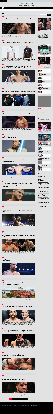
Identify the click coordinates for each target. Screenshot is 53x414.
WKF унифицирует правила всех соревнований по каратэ (46, 162)
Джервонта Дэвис (40, 187)
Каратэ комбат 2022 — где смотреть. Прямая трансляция (45, 152)
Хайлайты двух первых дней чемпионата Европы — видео (45, 159)
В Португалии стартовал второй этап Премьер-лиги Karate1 (46, 169)
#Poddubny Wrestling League (42, 175)
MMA (41, 176)
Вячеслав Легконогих (46, 183)
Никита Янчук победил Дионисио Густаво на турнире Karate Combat (43, 144)
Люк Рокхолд (45, 191)
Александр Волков (40, 179)
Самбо (44, 195)
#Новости (39, 176)
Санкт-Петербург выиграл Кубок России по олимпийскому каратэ (46, 166)
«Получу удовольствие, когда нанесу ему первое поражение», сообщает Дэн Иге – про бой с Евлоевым (45, 84)
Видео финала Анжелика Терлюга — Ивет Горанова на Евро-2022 (43, 110)
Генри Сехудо (46, 184)
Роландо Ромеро (40, 195)
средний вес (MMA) (40, 206)
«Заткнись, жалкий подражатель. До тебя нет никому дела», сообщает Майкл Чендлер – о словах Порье (43, 33)
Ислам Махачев (40, 190)
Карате (39, 108)
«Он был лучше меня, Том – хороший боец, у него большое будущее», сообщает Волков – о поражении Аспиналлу (43, 66)
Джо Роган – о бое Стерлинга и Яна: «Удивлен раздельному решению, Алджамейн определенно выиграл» (45, 74)
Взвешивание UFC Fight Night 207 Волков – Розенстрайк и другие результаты (45, 77)
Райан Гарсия (40, 194)
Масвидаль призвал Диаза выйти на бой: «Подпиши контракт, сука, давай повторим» (45, 88)
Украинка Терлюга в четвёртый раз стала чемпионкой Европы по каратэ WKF (43, 131)
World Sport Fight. (26, 4)
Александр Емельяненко (41, 180)
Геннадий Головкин (41, 184)
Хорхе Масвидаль (40, 199)
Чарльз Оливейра (46, 199)
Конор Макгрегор (40, 191)
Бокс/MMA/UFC (40, 183)
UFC (3, 16)
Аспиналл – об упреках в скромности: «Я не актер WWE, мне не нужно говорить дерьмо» (45, 70)
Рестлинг (43, 194)
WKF (45, 176)
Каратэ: (44, 190)
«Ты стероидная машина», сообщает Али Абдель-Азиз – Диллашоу (18, 113)
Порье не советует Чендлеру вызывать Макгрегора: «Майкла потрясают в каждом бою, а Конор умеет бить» (45, 91)
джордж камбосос (41, 202)
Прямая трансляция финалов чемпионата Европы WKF (45, 148)
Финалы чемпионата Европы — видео (45, 155)
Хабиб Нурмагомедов (41, 198)
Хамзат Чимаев (47, 198)
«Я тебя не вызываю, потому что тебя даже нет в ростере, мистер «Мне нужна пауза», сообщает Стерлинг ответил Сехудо (45, 81)
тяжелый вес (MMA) (47, 206)
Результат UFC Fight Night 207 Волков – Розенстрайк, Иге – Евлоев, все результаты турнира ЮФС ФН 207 (43, 54)
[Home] (3, 8)
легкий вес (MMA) (46, 202)
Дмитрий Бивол (46, 187)
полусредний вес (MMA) (41, 205)
